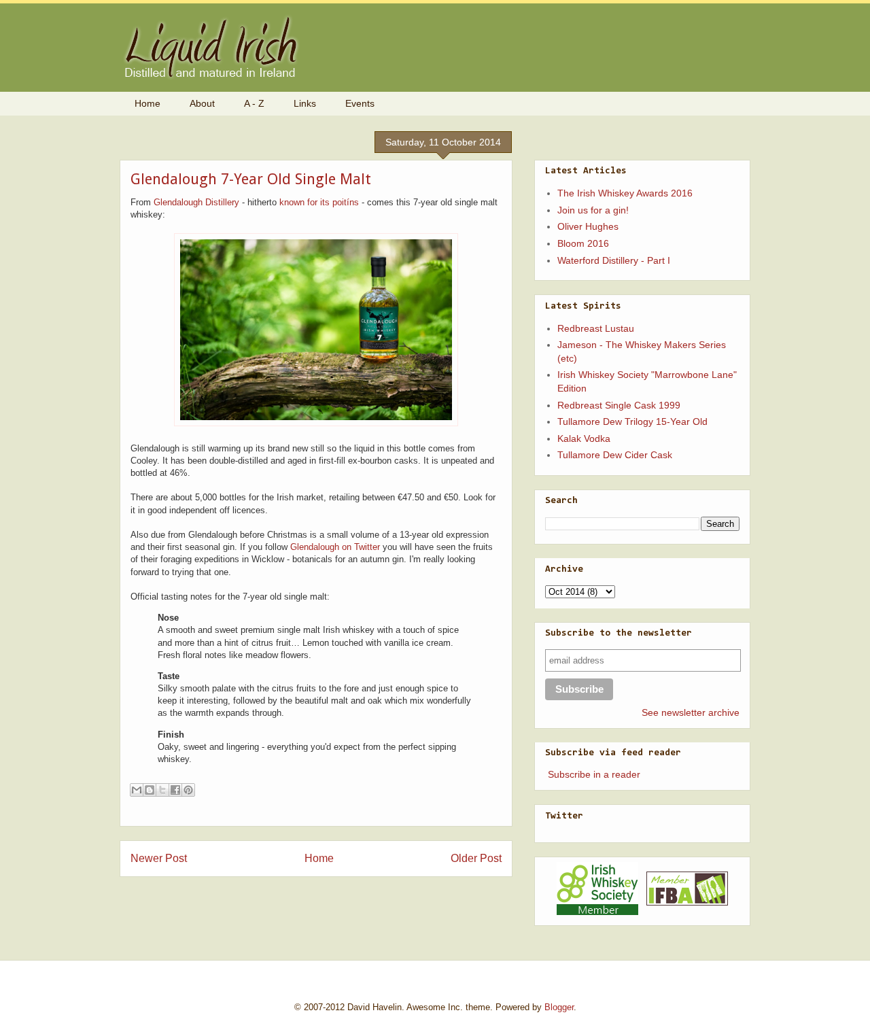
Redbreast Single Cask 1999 (618, 405)
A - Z (254, 103)
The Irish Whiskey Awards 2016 (625, 193)
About (202, 103)
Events (360, 103)
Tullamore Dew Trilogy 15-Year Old (632, 421)
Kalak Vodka (583, 438)
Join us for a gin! (593, 210)
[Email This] (136, 790)
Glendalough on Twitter (335, 547)
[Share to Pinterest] (188, 790)
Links (305, 103)
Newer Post (158, 858)
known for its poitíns (319, 202)
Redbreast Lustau (595, 328)
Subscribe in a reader (594, 774)
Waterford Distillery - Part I (613, 260)
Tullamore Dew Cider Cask (614, 454)
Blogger (559, 1007)
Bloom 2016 (583, 243)
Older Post (476, 858)
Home (147, 103)
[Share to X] (162, 790)
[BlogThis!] (149, 790)
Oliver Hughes (588, 226)
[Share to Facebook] (175, 790)
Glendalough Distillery (196, 202)
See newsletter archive (691, 712)
